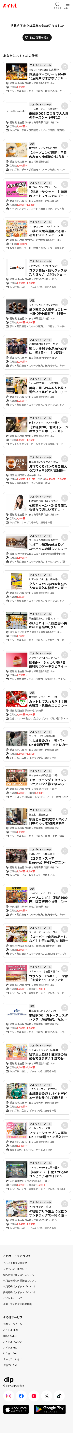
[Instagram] (8, 1395)
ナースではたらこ (12, 1359)
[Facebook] (21, 1395)
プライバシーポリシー (15, 1268)
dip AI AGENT (10, 1335)
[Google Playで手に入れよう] (50, 1409)
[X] (46, 1395)
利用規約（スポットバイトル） (19, 1286)
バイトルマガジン (12, 1341)
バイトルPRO (10, 1347)
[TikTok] (59, 1395)
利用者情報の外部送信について (19, 1280)
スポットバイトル (12, 1323)
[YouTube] (33, 1395)
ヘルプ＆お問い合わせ (15, 1262)
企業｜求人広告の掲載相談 (17, 1304)
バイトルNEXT (10, 1329)
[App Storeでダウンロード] (16, 1409)
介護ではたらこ (11, 1365)
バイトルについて (12, 1298)
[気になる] (64, 66)
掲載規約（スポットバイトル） (19, 1292)
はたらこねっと (11, 1353)
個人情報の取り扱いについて (18, 1274)
